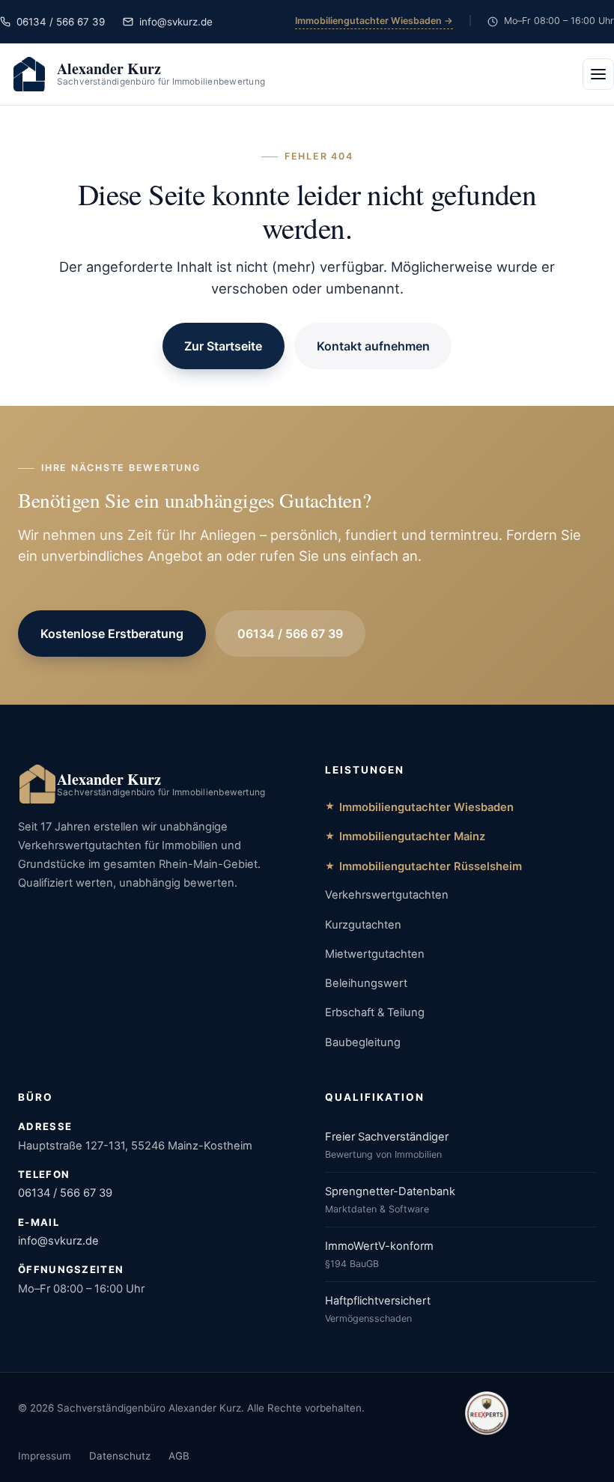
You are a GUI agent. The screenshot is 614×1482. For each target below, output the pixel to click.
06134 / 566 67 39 (290, 633)
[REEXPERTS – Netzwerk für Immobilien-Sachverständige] (486, 1413)
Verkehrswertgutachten (387, 895)
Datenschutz (120, 1456)
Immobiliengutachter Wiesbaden (426, 807)
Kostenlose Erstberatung (111, 633)
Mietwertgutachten (375, 954)
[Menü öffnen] (598, 74)
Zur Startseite (223, 345)
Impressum (44, 1456)
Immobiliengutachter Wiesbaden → (374, 20)
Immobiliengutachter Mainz (412, 836)
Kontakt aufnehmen (373, 345)
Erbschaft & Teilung (375, 1012)
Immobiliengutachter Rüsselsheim (430, 866)
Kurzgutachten (363, 925)
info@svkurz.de (58, 1241)
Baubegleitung (363, 1042)
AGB (178, 1456)
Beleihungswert (366, 983)
